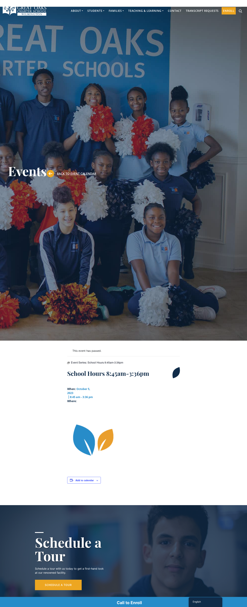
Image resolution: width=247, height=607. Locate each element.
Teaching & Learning (144, 11)
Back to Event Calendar (76, 174)
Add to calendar (84, 480)
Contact (174, 11)
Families (115, 11)
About (76, 11)
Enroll (228, 11)
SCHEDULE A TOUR (58, 585)
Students (94, 11)
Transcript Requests (202, 11)
